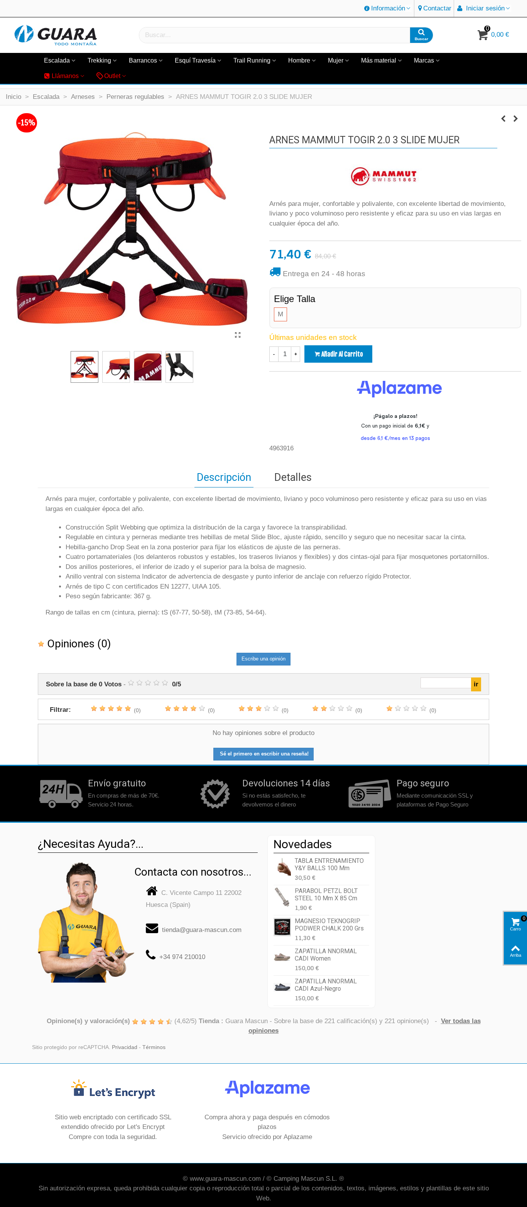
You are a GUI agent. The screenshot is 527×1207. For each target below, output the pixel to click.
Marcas (424, 60)
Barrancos (143, 60)
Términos (154, 1047)
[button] (387, 8)
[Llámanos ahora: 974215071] (86, 919)
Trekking (99, 60)
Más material (378, 60)
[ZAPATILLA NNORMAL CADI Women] (282, 957)
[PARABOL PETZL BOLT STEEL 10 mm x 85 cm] (282, 897)
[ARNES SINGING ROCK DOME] (515, 119)
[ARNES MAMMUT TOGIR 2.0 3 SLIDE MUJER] (238, 335)
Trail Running (251, 60)
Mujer (335, 60)
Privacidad (124, 1047)
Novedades (303, 844)
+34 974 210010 (182, 957)
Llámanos (65, 76)
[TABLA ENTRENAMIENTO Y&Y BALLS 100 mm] (282, 867)
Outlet (112, 76)
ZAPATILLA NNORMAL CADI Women (326, 954)
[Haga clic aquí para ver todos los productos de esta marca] (383, 177)
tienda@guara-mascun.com (202, 930)
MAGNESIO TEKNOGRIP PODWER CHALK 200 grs (329, 924)
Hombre (299, 60)
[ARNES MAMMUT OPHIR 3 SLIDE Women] (503, 119)
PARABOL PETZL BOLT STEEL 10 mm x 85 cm (326, 894)
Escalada (57, 60)
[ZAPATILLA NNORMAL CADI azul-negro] (282, 987)
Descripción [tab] (224, 477)
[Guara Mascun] (56, 35)
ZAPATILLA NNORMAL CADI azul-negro (326, 985)
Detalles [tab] (293, 477)
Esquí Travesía (195, 60)
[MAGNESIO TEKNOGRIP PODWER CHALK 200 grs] (282, 927)
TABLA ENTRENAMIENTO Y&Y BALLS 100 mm (329, 864)
